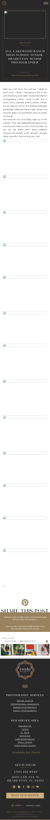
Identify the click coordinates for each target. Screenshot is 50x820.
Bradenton (25, 726)
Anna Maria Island (25, 745)
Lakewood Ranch (25, 739)
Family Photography (25, 710)
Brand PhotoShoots (25, 707)
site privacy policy (25, 814)
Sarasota (25, 736)
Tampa (25, 729)
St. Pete (25, 732)
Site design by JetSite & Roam (25, 816)
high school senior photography (25, 75)
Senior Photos (25, 701)
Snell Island (25, 742)
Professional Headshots (25, 704)
